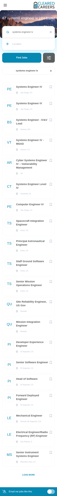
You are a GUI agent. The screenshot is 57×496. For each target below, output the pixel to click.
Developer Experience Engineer (30, 344)
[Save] (50, 87)
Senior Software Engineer (32, 362)
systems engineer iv (27, 70)
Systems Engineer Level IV (31, 186)
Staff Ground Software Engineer (30, 263)
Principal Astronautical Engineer (30, 243)
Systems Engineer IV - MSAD (30, 142)
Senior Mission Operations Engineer (29, 283)
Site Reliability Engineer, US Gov (31, 303)
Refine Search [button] (49, 58)
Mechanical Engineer (29, 415)
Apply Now (28, 50)
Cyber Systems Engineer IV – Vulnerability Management (31, 164)
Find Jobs (21, 57)
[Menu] (5, 5)
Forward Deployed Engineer (27, 397)
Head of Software (27, 378)
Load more (28, 475)
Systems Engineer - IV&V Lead (31, 121)
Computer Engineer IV (30, 204)
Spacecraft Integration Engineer (30, 222)
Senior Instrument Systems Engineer (27, 454)
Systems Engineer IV (29, 86)
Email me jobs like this (20, 491)
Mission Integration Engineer (28, 323)
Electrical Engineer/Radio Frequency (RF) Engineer (32, 434)
